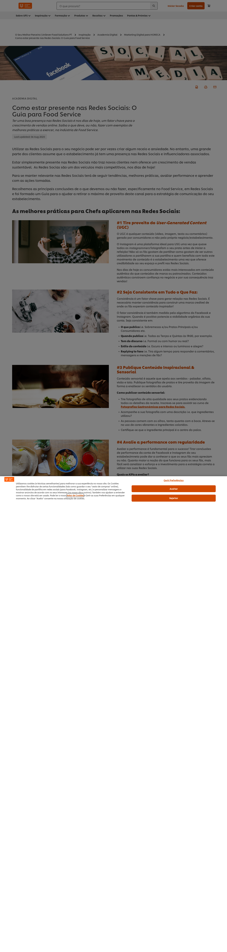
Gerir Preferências (173, 480)
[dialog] (113, 714)
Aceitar (174, 488)
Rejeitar (173, 497)
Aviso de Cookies (75, 495)
